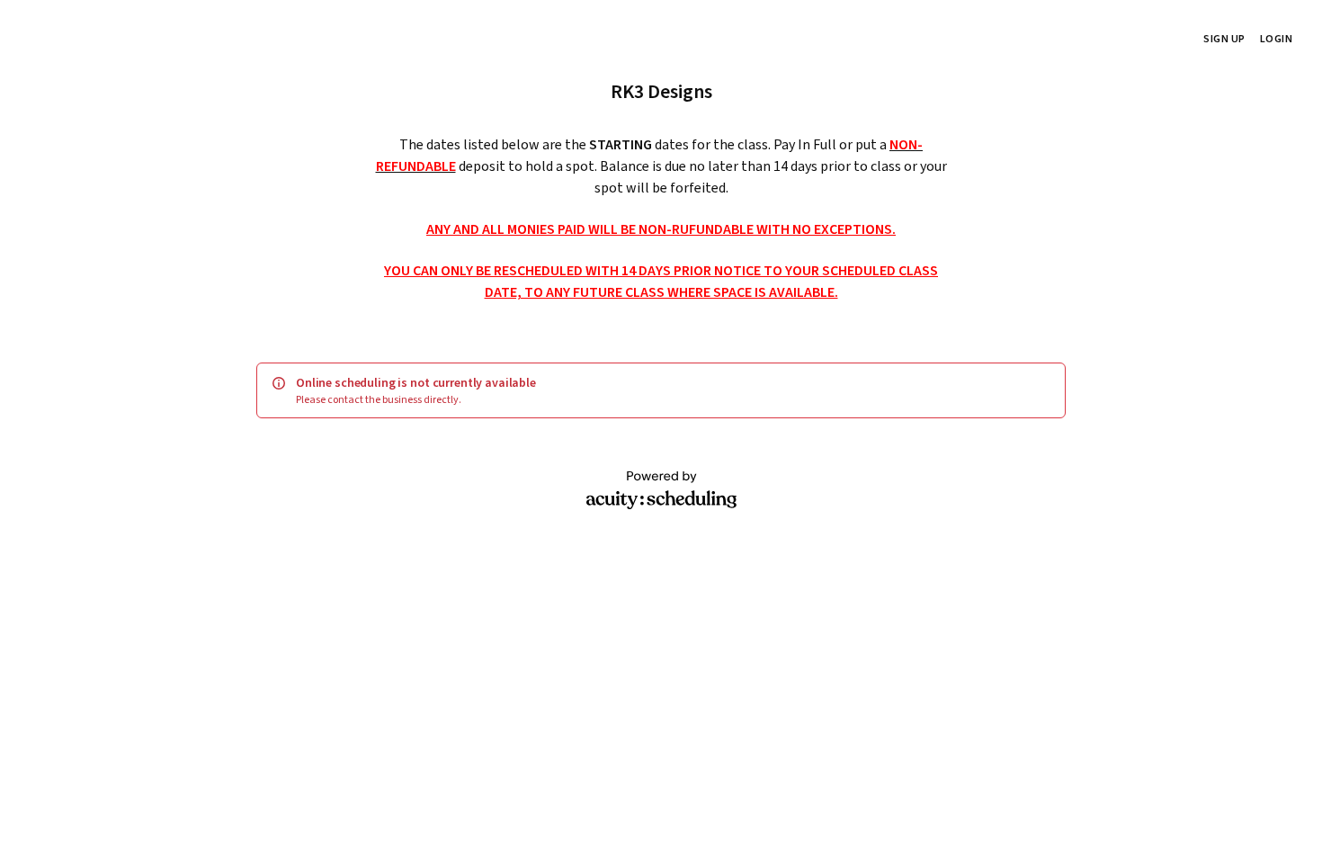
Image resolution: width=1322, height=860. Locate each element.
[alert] (661, 390)
